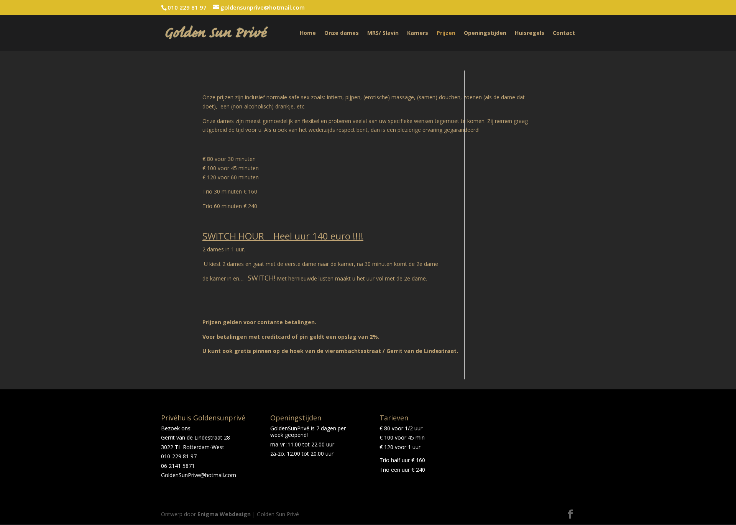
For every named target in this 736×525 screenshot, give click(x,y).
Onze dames (341, 33)
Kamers (417, 33)
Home (308, 33)
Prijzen (446, 33)
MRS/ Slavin (383, 33)
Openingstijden (485, 33)
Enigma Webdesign (224, 514)
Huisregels (529, 33)
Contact (564, 33)
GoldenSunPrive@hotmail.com (198, 475)
